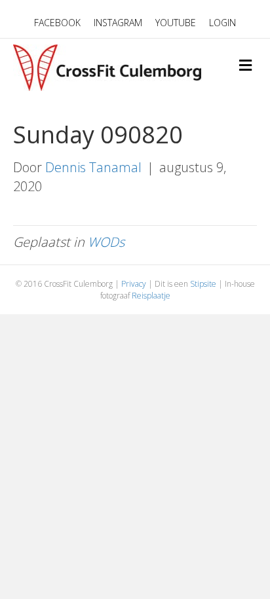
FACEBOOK (57, 22)
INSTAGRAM (118, 22)
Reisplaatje (151, 295)
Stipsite (203, 283)
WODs (106, 242)
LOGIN (222, 22)
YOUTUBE (175, 22)
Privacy (133, 283)
